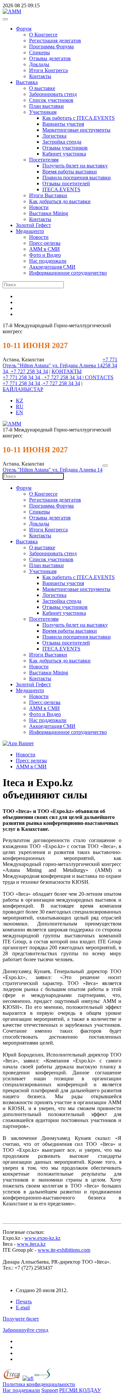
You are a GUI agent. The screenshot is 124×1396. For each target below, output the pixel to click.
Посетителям (44, 159)
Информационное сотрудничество (68, 273)
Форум (23, 28)
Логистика (54, 136)
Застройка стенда (61, 142)
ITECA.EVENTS (61, 189)
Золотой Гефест (33, 225)
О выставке (42, 88)
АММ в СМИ (44, 249)
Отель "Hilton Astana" (27, 365)
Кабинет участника (64, 154)
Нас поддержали (47, 261)
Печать (24, 1301)
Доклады (39, 64)
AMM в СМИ (31, 766)
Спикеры (39, 52)
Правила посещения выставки (76, 177)
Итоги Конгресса (48, 70)
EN (19, 412)
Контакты (40, 76)
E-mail (23, 1307)
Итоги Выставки (48, 195)
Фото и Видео (45, 255)
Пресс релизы (31, 760)
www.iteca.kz (31, 1244)
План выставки (46, 106)
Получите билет (21, 1319)
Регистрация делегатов (55, 40)
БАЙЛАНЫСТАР (23, 389)
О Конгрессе (43, 34)
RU (19, 406)
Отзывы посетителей (66, 183)
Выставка (27, 82)
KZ (19, 400)
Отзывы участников (65, 148)
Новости (39, 207)
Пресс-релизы (45, 243)
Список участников (51, 100)
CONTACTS (99, 377)
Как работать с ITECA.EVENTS (78, 118)
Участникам (43, 112)
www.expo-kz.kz (42, 1238)
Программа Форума (51, 46)
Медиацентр (30, 231)
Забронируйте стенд (25, 1330)
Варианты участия (63, 124)
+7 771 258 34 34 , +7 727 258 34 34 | (44, 377)
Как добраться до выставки (60, 201)
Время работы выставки (69, 171)
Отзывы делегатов (50, 58)
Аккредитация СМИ (52, 267)
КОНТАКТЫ (67, 371)
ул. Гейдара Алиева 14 (77, 365)
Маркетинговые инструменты (76, 130)
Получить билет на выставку (75, 165)
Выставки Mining (48, 213)
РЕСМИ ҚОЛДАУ (80, 1390)
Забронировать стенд (53, 94)
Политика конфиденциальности (39, 1384)
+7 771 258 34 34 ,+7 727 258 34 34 (41, 383)
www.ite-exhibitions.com (64, 1250)
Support (49, 1390)
